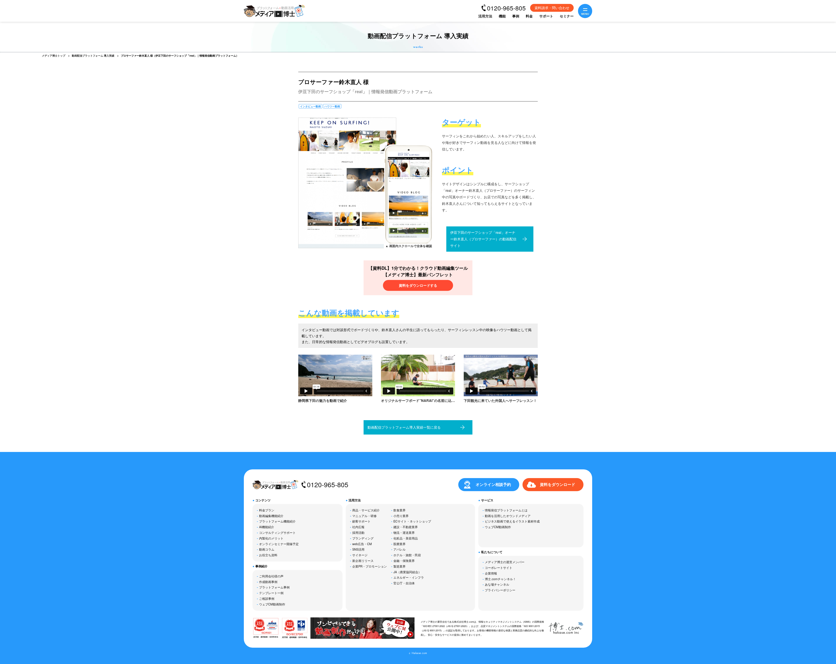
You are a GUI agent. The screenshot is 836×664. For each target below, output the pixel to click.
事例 (515, 16)
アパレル (399, 549)
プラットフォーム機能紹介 (277, 521)
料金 (529, 16)
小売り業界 (401, 516)
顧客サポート (361, 521)
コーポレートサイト (498, 567)
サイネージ (359, 555)
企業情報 (491, 573)
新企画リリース (363, 560)
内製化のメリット (271, 538)
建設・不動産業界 (405, 527)
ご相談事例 (266, 598)
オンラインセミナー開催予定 (279, 544)
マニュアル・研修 (364, 516)
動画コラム (266, 549)
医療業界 (399, 544)
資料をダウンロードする (418, 285)
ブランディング (363, 538)
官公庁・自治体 (404, 583)
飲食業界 (399, 510)
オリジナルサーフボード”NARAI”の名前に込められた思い (418, 401)
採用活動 (358, 532)
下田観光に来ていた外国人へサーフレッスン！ (500, 400)
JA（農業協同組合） (407, 572)
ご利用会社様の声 (271, 576)
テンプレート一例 (271, 593)
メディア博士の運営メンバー (504, 562)
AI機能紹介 (266, 527)
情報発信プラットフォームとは (506, 510)
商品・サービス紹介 (366, 510)
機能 (502, 16)
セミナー (567, 16)
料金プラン (266, 510)
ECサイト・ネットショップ (412, 521)
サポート (546, 16)
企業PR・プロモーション (369, 566)
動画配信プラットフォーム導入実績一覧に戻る (404, 427)
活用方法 (485, 16)
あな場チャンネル (497, 584)
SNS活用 (358, 549)
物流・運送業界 (404, 532)
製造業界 (399, 566)
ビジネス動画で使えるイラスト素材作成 (512, 521)
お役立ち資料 (268, 555)
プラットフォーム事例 (274, 587)
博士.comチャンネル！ (500, 579)
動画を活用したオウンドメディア (508, 516)
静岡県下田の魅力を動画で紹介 (322, 400)
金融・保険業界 (404, 560)
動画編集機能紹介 (271, 516)
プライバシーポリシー (500, 590)
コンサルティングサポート (277, 532)
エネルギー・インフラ (408, 577)
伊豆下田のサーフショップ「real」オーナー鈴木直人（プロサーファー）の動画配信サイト (483, 239)
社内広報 (358, 527)
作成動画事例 (268, 582)
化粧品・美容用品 (405, 538)
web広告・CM (362, 544)
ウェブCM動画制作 (272, 604)
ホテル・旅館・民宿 (407, 555)
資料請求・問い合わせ (551, 7)
